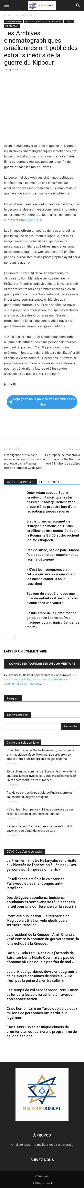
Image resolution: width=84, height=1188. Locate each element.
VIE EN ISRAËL (12, 26)
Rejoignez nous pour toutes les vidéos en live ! (44, 401)
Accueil (8, 15)
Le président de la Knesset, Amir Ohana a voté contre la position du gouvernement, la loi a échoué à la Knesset (43, 939)
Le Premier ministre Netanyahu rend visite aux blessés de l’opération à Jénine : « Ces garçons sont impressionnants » (41, 865)
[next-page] (13, 637)
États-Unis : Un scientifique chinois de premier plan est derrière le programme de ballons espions (42, 1031)
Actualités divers (25, 15)
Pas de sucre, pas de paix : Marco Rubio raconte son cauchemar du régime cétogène (53, 554)
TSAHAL (69, 21)
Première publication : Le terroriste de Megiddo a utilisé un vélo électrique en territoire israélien (38, 920)
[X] (17, 79)
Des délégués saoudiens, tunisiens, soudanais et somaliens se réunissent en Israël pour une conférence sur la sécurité (41, 902)
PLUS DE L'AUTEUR (51, 482)
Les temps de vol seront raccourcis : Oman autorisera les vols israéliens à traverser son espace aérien (42, 994)
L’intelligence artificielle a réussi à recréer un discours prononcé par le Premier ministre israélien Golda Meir (23, 461)
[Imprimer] (46, 79)
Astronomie (42, 1176)
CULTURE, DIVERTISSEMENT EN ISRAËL (43, 21)
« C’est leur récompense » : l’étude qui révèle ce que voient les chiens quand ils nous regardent (40, 811)
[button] (6, 5)
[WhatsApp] (36, 79)
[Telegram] (55, 79)
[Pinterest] (27, 79)
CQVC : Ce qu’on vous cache (25, 851)
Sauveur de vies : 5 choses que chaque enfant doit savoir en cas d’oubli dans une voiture (52, 598)
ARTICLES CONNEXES (20, 482)
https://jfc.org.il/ (30, 220)
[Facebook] (8, 79)
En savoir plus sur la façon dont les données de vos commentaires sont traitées (40, 679)
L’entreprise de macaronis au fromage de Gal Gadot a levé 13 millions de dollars (61, 459)
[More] (64, 79)
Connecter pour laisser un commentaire (42, 663)
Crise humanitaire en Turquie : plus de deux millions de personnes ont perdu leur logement (42, 1013)
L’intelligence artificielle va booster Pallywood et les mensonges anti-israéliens (35, 883)
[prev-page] (6, 637)
